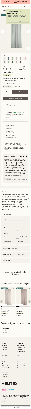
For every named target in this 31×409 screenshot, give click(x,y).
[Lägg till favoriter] (28, 48)
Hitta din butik (21, 360)
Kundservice (20, 358)
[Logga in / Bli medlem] (18, 6)
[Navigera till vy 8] (14, 306)
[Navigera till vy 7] (12, 306)
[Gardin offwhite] (4, 58)
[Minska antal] (4, 92)
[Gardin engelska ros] (25, 58)
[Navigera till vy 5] (9, 306)
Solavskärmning (21, 351)
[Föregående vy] (2, 31)
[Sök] (15, 6)
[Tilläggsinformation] (12, 72)
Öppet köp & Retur (22, 366)
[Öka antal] (9, 92)
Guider (19, 367)
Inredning (19, 349)
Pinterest (4, 349)
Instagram (4, 345)
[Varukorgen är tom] (25, 6)
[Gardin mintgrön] (12, 58)
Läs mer (13, 80)
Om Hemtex (5, 362)
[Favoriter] (21, 6)
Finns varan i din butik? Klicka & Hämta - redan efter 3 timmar (15, 2)
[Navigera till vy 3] (5, 306)
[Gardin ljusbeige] (16, 58)
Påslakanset (20, 343)
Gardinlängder (21, 345)
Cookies (19, 362)
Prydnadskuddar (21, 347)
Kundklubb (5, 360)
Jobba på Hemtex (7, 366)
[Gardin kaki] (12, 61)
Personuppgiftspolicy (23, 364)
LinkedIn (4, 347)
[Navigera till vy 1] (1, 306)
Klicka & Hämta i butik (15, 98)
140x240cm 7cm (7, 86)
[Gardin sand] (20, 58)
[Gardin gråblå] (4, 61)
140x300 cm (17, 86)
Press (3, 364)
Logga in (6, 149)
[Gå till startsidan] (6, 6)
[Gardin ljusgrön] (8, 61)
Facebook (4, 343)
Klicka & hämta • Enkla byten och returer (15, 406)
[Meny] (28, 6)
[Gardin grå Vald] (16, 61)
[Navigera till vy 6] (11, 306)
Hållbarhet (5, 358)
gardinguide (5, 209)
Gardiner (4, 10)
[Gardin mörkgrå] (20, 61)
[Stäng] (28, 11)
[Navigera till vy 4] (7, 306)
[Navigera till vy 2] (3, 306)
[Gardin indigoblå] (8, 58)
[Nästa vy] (28, 31)
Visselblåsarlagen (6, 367)
